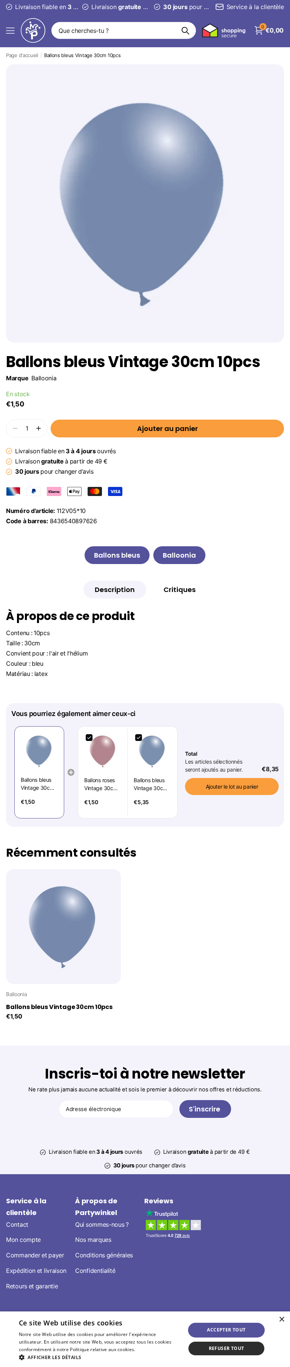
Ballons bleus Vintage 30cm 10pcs (59, 1007)
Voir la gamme (10, 30)
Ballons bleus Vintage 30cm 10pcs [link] (37, 784)
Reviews (158, 1201)
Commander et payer (35, 1255)
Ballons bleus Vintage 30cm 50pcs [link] (150, 784)
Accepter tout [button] (226, 1330)
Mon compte (23, 1239)
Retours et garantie (32, 1286)
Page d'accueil (22, 55)
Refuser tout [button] (226, 1348)
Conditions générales (104, 1255)
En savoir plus (152, 1349)
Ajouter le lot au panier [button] (232, 786)
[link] (39, 751)
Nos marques (93, 1239)
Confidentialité (95, 1270)
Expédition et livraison (36, 1270)
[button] (39, 428)
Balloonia (43, 378)
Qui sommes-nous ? (102, 1224)
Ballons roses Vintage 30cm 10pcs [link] (100, 784)
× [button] (281, 1319)
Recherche (185, 30)
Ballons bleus (117, 555)
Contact (17, 1224)
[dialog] (145, 1339)
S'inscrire (205, 1109)
